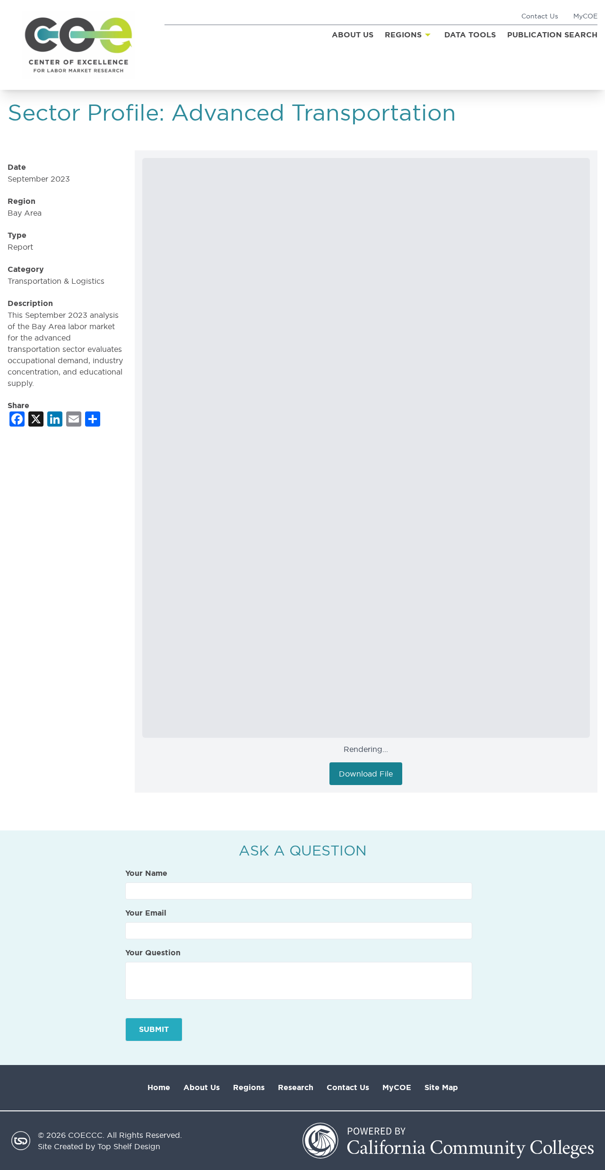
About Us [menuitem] (352, 35)
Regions (249, 1087)
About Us (201, 1087)
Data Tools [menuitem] (470, 35)
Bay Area (25, 213)
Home (158, 1087)
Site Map (441, 1087)
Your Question (153, 953)
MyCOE (585, 16)
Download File (366, 773)
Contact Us (539, 16)
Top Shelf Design (128, 1146)
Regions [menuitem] (403, 35)
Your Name (146, 873)
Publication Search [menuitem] (552, 35)
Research (295, 1087)
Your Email (145, 913)
